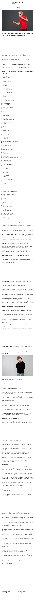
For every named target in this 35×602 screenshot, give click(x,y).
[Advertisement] (17, 44)
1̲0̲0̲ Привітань (17, 3)
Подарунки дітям (5, 37)
